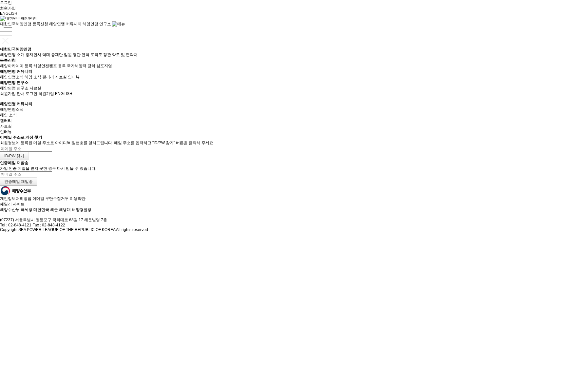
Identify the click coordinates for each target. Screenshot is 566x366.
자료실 (61, 77)
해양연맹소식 (12, 77)
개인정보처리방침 (15, 198)
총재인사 (33, 54)
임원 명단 (72, 54)
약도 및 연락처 (125, 54)
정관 (107, 54)
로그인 (6, 2)
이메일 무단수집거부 (50, 198)
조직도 (96, 54)
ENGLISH (8, 13)
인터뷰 (74, 77)
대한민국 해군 (45, 209)
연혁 (85, 54)
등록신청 (40, 24)
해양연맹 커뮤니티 (65, 24)
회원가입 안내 (12, 93)
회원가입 (8, 8)
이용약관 (77, 198)
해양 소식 (33, 77)
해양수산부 (10, 209)
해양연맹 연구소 (97, 24)
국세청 (26, 209)
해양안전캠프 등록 (49, 66)
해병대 (65, 209)
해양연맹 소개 (12, 54)
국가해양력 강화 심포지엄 (89, 66)
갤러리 (48, 77)
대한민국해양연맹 (15, 24)
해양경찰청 (81, 209)
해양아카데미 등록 (16, 66)
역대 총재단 (52, 54)
